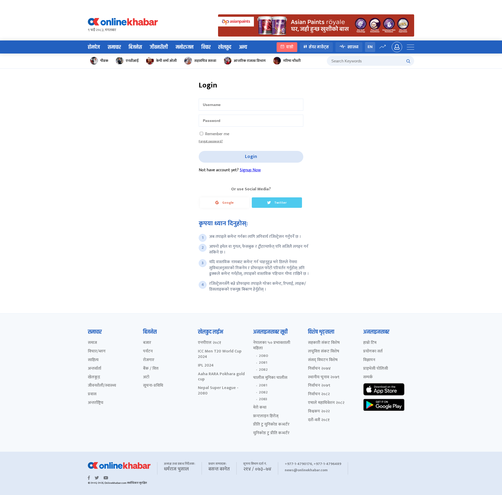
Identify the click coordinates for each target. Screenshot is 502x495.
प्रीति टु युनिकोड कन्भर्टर (271, 424)
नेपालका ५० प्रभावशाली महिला (271, 345)
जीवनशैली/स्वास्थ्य (102, 385)
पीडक (104, 61)
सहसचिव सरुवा (205, 61)
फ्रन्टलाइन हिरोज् (265, 416)
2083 (263, 399)
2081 (263, 362)
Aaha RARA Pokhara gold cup (221, 377)
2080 (263, 355)
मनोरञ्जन (184, 47)
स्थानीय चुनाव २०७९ (323, 377)
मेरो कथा (259, 407)
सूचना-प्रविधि (153, 385)
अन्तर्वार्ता (94, 369)
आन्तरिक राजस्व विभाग (250, 61)
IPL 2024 (206, 365)
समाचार (114, 47)
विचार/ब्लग (97, 351)
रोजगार (148, 360)
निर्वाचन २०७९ (319, 385)
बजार (147, 343)
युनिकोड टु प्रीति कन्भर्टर (271, 433)
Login (251, 157)
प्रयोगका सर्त (373, 351)
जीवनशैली (159, 47)
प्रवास (92, 394)
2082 (263, 369)
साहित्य (93, 360)
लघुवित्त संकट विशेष (323, 351)
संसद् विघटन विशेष (323, 360)
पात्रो (289, 47)
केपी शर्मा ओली (166, 61)
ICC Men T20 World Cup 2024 (220, 354)
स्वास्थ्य (352, 47)
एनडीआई (132, 61)
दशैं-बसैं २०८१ (319, 420)
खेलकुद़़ (94, 377)
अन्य (243, 47)
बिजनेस (135, 47)
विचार (205, 47)
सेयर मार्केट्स (319, 47)
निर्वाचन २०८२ (319, 394)
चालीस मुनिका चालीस (270, 378)
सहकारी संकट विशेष (324, 343)
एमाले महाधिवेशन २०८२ (326, 403)
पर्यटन (148, 351)
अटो (146, 377)
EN (370, 46)
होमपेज (94, 47)
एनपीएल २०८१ (209, 343)
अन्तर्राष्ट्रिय (95, 403)
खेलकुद (224, 47)
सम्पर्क (368, 377)
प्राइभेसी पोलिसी (375, 369)
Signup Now (250, 170)
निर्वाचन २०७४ (319, 369)
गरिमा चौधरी (292, 61)
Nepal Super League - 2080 (218, 390)
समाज (92, 343)
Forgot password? (211, 141)
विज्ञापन (369, 360)
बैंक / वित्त (150, 369)
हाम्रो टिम (369, 343)
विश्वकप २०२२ (319, 411)
